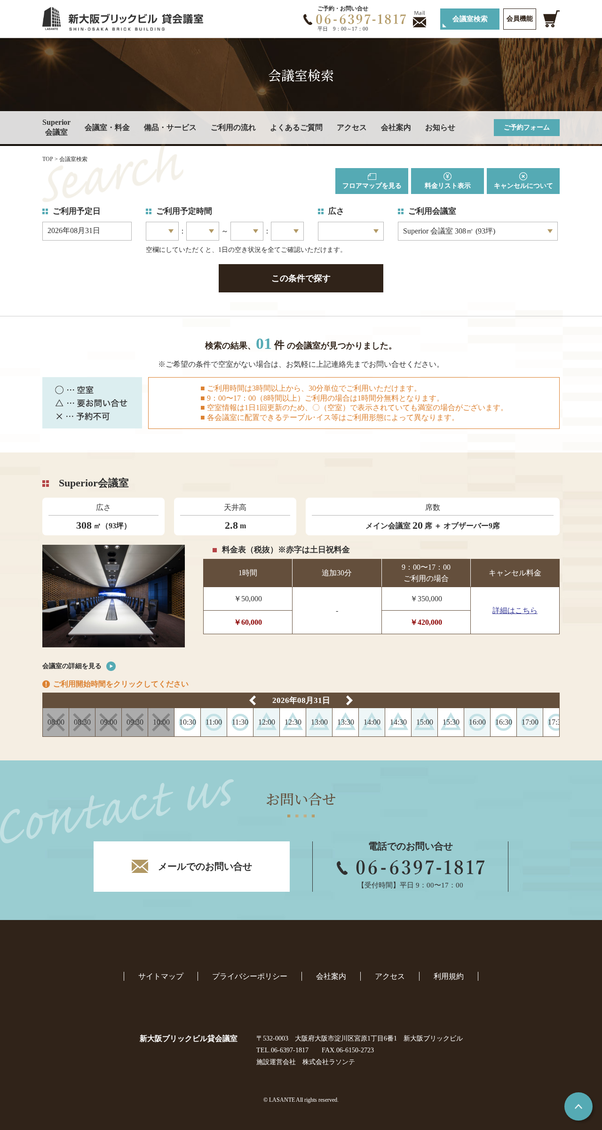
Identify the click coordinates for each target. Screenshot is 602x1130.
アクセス (352, 127)
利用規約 (449, 976)
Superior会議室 (56, 127)
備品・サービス (170, 127)
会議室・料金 (107, 127)
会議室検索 (470, 19)
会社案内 (396, 127)
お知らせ (440, 127)
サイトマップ (160, 976)
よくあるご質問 (296, 127)
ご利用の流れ (233, 127)
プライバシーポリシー (249, 976)
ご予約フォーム (527, 127)
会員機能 (520, 18)
